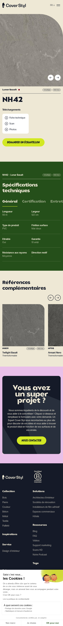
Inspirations (9, 534)
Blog (35, 531)
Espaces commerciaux (44, 511)
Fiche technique (17, 117)
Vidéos (36, 540)
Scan (11, 123)
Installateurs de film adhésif (46, 507)
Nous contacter (31, 440)
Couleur (6, 507)
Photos (12, 129)
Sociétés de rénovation (44, 502)
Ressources (40, 525)
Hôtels (36, 516)
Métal (5, 516)
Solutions (39, 491)
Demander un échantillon (23, 142)
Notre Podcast (40, 554)
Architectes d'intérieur (43, 497)
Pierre (5, 502)
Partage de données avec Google (18, 608)
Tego (36, 563)
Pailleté (5, 525)
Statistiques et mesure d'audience (18, 611)
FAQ (35, 536)
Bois (4, 497)
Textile (5, 521)
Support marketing (42, 545)
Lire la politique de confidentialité (16, 599)
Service (6, 545)
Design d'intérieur (11, 551)
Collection (8, 491)
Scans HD (37, 550)
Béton (5, 511)
